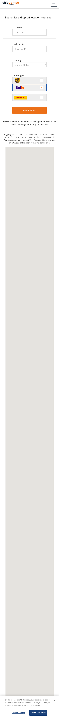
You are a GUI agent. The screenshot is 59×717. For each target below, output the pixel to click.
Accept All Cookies (38, 712)
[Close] (55, 700)
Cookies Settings (18, 712)
